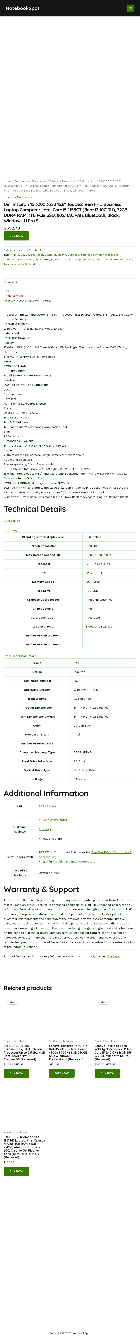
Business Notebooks (63, 181)
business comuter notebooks (99, 254)
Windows (34, 264)
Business (73, 254)
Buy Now (16, 236)
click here (113, 956)
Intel (90, 259)
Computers (21, 181)
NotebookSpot (23, 8)
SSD (129, 259)
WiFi (24, 264)
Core (21, 259)
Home (7, 181)
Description (12, 282)
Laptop (99, 259)
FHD (46, 259)
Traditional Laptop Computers (74, 861)
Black (48, 254)
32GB (21, 254)
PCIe (109, 259)
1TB (13, 254)
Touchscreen (12, 264)
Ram (122, 259)
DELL (38, 259)
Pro (115, 259)
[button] (12, 520)
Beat (40, 254)
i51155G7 (56, 259)
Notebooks (39, 181)
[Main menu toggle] (130, 8)
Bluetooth (59, 254)
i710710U (68, 259)
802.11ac (31, 254)
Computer (10, 259)
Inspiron (80, 259)
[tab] (12, 282)
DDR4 (29, 259)
